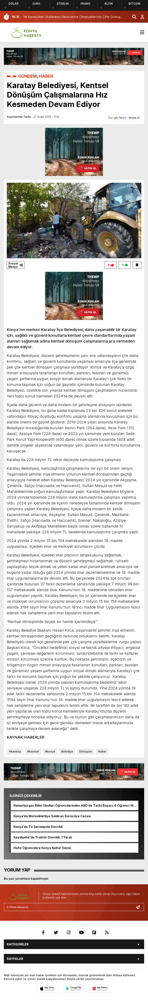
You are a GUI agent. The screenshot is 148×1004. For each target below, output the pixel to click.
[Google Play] (74, 988)
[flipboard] (94, 932)
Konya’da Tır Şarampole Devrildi (38, 827)
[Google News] (124, 118)
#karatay (15, 751)
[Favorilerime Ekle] (137, 265)
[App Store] (48, 988)
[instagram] (69, 932)
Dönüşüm (85, 751)
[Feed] (107, 932)
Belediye (67, 751)
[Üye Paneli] (140, 17)
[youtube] (81, 932)
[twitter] (56, 932)
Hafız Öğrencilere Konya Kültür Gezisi (42, 848)
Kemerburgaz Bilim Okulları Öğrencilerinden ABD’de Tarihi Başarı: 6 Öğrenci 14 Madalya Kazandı (73, 805)
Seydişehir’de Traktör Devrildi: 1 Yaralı (42, 837)
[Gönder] (139, 907)
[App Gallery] (100, 988)
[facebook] (43, 932)
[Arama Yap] (132, 17)
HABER (46, 76)
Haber (102, 751)
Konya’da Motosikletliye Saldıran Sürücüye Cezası (52, 816)
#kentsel (33, 751)
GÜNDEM (27, 76)
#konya (50, 751)
